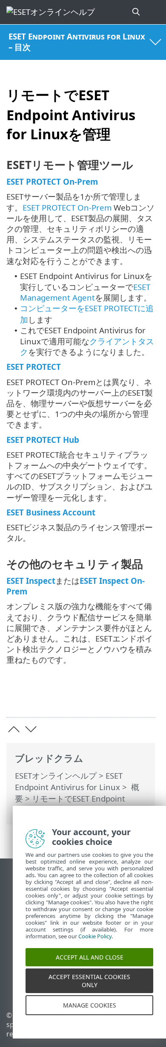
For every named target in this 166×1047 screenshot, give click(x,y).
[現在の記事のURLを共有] (101, 698)
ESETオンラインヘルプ (56, 775)
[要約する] (145, 698)
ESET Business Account (50, 512)
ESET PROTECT (33, 366)
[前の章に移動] (13, 729)
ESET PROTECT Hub (42, 439)
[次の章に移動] (30, 729)
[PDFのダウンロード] (123, 698)
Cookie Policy (95, 944)
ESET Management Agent (85, 292)
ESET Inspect (30, 580)
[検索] (136, 12)
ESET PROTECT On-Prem (52, 181)
